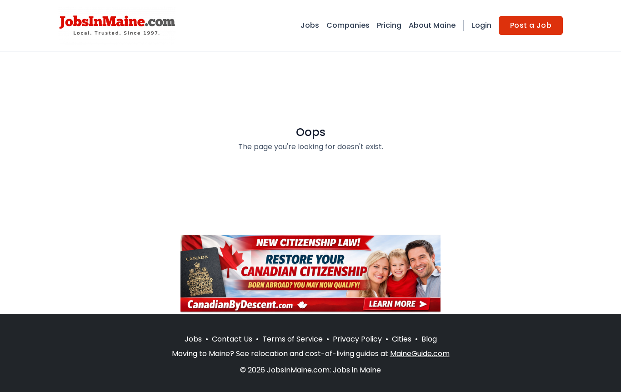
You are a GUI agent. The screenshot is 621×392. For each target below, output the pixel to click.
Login (481, 25)
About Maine (432, 25)
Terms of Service (292, 339)
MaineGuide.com (420, 353)
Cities (401, 339)
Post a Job (530, 25)
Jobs (309, 25)
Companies (348, 25)
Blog (429, 339)
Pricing (389, 25)
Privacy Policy (357, 339)
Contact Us (232, 339)
